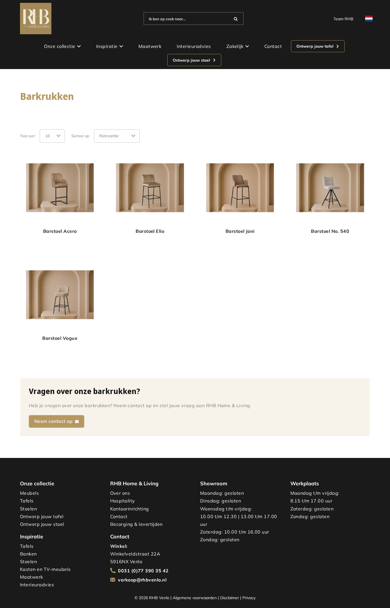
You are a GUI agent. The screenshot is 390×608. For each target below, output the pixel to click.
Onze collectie (59, 46)
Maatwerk (150, 46)
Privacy (249, 597)
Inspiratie (107, 46)
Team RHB (343, 18)
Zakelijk (235, 46)
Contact (273, 46)
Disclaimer (229, 597)
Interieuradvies (194, 46)
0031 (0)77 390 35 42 (143, 570)
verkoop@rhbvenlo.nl (142, 580)
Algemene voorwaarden (195, 597)
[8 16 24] (52, 136)
